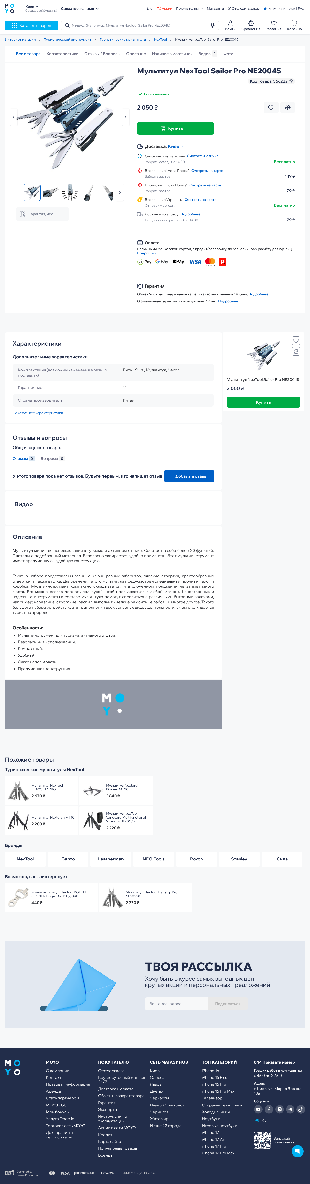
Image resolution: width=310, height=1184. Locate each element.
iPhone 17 (210, 1132)
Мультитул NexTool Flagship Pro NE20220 (152, 894)
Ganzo (68, 859)
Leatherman (111, 859)
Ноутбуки (211, 1118)
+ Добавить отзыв (189, 476)
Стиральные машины (222, 1105)
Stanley (239, 859)
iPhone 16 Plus (214, 1077)
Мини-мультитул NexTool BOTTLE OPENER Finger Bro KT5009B (59, 894)
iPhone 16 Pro (214, 1084)
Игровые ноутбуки (219, 1125)
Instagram (279, 1109)
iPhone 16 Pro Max (218, 1091)
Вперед (120, 192)
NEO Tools (154, 859)
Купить (175, 128)
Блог (150, 8)
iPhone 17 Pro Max (218, 1153)
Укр (292, 8)
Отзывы (23, 458)
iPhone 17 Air (213, 1139)
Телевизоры (213, 1098)
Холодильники (216, 1111)
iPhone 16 (210, 1070)
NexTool (25, 859)
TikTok (300, 1109)
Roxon (196, 859)
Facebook (268, 1109)
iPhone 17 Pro (214, 1146)
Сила (282, 859)
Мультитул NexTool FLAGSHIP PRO (47, 787)
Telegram (290, 1109)
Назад (13, 117)
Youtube (258, 1109)
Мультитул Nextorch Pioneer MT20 (122, 787)
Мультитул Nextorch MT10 (52, 817)
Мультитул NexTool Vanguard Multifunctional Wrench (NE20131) (126, 817)
